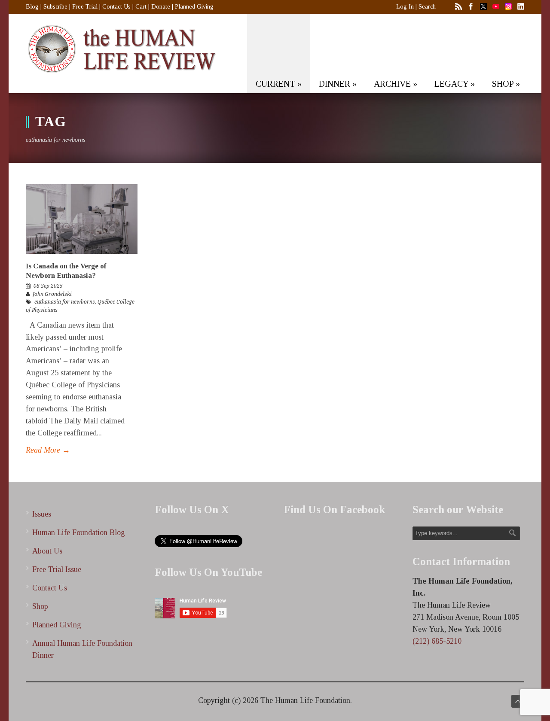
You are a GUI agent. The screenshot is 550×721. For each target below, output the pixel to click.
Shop (40, 606)
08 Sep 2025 (48, 286)
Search (427, 6)
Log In (405, 6)
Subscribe (55, 6)
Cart (141, 6)
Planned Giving (194, 6)
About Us (47, 551)
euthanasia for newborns (64, 302)
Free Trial (85, 6)
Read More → (48, 450)
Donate (160, 6)
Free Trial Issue (56, 569)
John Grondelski (52, 294)
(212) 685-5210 (436, 641)
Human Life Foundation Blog (78, 532)
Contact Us (116, 6)
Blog (32, 6)
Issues (41, 514)
